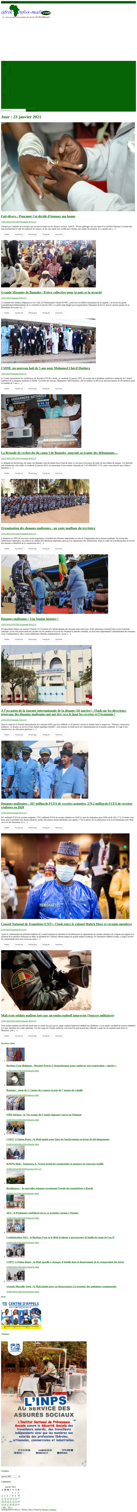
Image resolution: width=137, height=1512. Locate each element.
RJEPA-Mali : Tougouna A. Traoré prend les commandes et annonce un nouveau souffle (54, 1163)
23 (16, 1501)
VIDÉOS (10, 98)
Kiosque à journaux (14, 100)
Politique (10, 81)
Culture (15, 91)
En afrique (16, 72)
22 (13, 1501)
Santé (8, 84)
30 (16, 1504)
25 (2, 1504)
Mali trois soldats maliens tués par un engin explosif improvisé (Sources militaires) (57, 1015)
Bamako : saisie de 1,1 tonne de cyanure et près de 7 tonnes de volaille (44, 1090)
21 (10, 1501)
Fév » (10, 1507)
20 (8, 1501)
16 (16, 1498)
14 (10, 1498)
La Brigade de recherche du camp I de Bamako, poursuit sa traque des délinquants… (59, 452)
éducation (16, 88)
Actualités (10, 64)
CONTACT (11, 103)
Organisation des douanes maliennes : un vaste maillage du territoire (48, 528)
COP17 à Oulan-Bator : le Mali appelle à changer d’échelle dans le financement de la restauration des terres (65, 1262)
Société (9, 86)
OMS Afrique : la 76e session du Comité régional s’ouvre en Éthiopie (43, 1114)
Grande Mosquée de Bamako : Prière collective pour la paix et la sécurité (51, 292)
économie (10, 79)
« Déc (3, 1507)
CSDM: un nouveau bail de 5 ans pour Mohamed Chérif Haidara (45, 368)
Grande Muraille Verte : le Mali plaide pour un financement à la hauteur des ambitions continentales (61, 1286)
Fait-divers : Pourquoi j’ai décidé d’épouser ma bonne (38, 216)
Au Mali (15, 69)
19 (5, 1501)
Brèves (9, 76)
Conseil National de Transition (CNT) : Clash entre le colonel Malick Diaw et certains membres (66, 924)
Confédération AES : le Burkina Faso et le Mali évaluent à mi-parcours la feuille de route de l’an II (60, 1237)
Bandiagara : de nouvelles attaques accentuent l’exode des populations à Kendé (49, 1188)
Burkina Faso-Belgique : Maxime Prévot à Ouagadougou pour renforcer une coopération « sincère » (61, 1065)
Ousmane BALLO (28, 222)
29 (13, 1504)
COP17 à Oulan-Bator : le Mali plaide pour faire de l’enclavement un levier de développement (57, 1139)
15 (13, 1498)
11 (2, 1498)
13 (8, 1498)
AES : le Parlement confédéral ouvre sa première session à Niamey (42, 1212)
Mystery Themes (49, 1510)
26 (5, 1504)
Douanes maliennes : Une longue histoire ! (29, 619)
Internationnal (17, 74)
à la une (15, 67)
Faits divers (16, 93)
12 (5, 1498)
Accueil (9, 62)
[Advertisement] (68, 40)
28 (10, 1504)
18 (2, 1501)
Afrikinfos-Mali (32, 1071)
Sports (9, 96)
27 (8, 1504)
